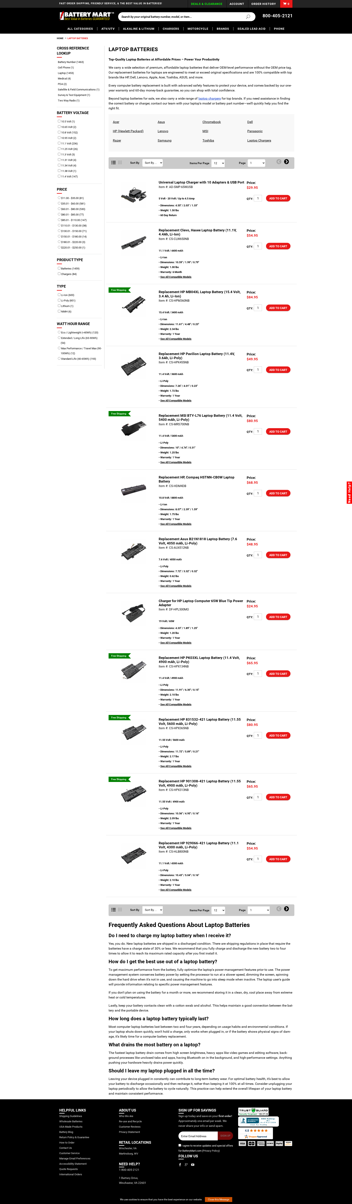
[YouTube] (192, 1164)
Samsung (164, 140)
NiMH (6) (66, 311)
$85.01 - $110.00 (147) (73, 220)
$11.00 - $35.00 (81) (72, 198)
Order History (263, 3)
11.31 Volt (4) (68, 160)
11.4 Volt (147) (69, 176)
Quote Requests (68, 1169)
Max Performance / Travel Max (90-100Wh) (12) (81, 351)
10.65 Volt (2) (68, 127)
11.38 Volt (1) (68, 171)
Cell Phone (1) (67, 67)
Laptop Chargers (258, 140)
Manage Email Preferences (74, 1158)
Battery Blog (66, 1132)
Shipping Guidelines (70, 1116)
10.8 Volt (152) (69, 132)
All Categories (80, 28)
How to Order (66, 1142)
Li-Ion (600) (67, 295)
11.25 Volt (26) (69, 149)
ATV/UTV (108, 28)
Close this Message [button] (218, 1199)
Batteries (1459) (70, 268)
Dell (249, 122)
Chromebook (211, 122)
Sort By (134, 162)
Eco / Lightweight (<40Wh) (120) (79, 332)
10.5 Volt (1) (67, 121)
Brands (223, 28)
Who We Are (126, 1116)
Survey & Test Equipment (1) (75, 95)
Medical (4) (66, 78)
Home (60, 38)
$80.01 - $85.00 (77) (72, 214)
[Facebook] (180, 1164)
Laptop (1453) (67, 73)
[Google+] (186, 1164)
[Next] (286, 162)
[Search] (245, 16)
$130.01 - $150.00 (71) (73, 231)
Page (242, 163)
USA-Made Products (70, 1126)
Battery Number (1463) (72, 62)
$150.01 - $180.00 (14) (73, 236)
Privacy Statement (129, 1132)
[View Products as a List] (113, 163)
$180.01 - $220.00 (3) (72, 242)
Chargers (171, 28)
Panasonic (254, 131)
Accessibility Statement (73, 1163)
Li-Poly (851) (68, 300)
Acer (115, 122)
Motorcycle (198, 28)
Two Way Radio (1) (70, 100)
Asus (161, 122)
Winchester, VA (127, 1148)
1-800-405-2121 (129, 1169)
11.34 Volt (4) (68, 165)
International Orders (70, 1174)
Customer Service (69, 1153)
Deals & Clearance (206, 3)
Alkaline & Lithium (138, 28)
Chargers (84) (68, 274)
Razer (116, 140)
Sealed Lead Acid (252, 28)
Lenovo (162, 131)
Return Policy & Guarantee (74, 1137)
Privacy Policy (211, 1150)
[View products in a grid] (120, 163)
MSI (204, 131)
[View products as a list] (113, 910)
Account (237, 3)
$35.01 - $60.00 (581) (72, 203)
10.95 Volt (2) (68, 138)
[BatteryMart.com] (87, 16)
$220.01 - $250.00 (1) (72, 247)
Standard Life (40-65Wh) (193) (78, 358)
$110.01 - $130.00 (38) (73, 225)
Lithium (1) (67, 306)
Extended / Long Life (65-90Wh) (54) (79, 340)
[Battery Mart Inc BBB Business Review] (258, 1121)
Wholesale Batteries (70, 1121)
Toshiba (207, 140)
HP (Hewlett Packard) (128, 131)
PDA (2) (64, 84)
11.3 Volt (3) (67, 154)
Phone (279, 28)
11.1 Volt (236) (69, 143)
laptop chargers (209, 98)
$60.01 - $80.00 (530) (72, 209)
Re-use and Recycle (130, 1121)
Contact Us (65, 1147)
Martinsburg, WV (128, 1153)
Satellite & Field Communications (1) (80, 89)
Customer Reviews (130, 1126)
